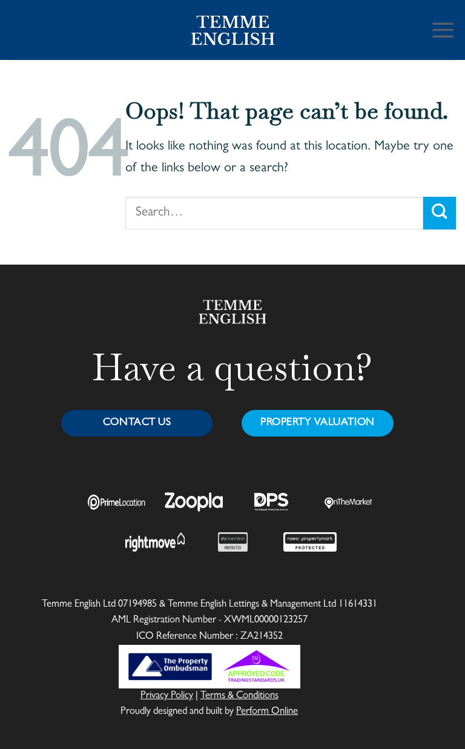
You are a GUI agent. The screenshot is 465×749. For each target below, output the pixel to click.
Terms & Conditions (239, 696)
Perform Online (267, 712)
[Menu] (443, 29)
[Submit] (439, 213)
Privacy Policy (166, 696)
